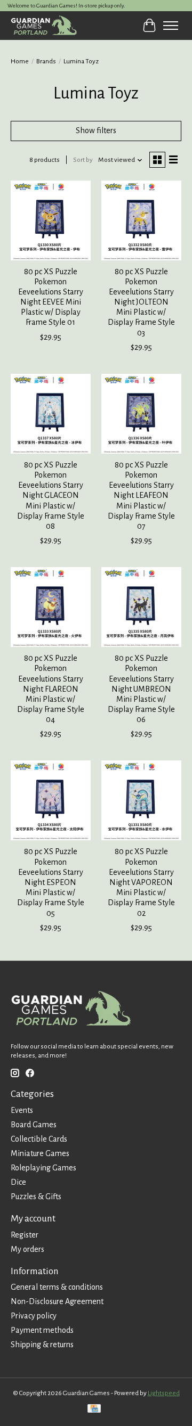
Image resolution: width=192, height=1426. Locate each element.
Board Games (34, 1124)
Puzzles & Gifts (36, 1196)
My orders (27, 1249)
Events (22, 1110)
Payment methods (42, 1330)
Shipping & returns (42, 1344)
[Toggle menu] (170, 25)
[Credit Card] (94, 1409)
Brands (46, 61)
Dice (18, 1182)
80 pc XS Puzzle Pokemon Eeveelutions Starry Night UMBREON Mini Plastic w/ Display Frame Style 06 (141, 689)
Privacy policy (34, 1316)
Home (20, 61)
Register (24, 1235)
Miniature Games (40, 1153)
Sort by (83, 159)
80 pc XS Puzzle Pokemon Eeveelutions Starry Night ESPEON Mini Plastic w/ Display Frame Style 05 (50, 882)
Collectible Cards (39, 1139)
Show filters (96, 130)
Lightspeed (164, 1393)
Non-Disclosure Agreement (57, 1301)
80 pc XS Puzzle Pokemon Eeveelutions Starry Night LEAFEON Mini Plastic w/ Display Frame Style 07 (141, 495)
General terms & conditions (57, 1287)
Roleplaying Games (43, 1167)
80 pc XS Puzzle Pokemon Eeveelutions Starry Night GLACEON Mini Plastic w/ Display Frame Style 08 (50, 495)
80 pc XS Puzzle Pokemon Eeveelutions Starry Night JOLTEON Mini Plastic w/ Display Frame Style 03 (141, 302)
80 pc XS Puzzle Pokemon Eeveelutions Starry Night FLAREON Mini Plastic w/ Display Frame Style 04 (50, 689)
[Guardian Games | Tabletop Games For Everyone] (44, 25)
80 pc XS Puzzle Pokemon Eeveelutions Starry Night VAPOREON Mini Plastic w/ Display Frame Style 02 (141, 882)
